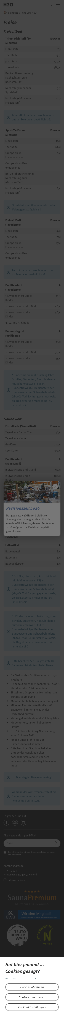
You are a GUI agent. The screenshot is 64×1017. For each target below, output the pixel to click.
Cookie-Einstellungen (32, 1007)
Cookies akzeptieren (32, 997)
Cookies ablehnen (32, 987)
